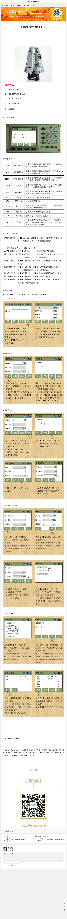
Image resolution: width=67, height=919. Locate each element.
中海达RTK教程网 (33, 2)
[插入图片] (61, 860)
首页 (3, 5)
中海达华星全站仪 (10, 5)
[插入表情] (58, 860)
